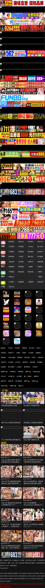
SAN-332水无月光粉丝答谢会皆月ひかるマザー (33, 547)
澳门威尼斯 (18, 381)
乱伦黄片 (18, 362)
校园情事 (21, 282)
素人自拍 (40, 246)
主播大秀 (3, 362)
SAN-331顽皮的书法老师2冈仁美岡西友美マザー (11, 504)
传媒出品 (11, 277)
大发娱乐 (19, 367)
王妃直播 (10, 362)
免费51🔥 (28, 371)
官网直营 (24, 348)
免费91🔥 (27, 381)
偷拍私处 (25, 362)
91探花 (21, 256)
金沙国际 (19, 376)
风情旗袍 (11, 267)
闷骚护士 (40, 267)
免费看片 (36, 376)
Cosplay (30, 246)
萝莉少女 (40, 241)
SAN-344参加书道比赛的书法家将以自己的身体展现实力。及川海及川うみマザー (11, 462)
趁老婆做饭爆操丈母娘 (9, 405)
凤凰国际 (3, 357)
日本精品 (21, 246)
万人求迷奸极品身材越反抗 (10, 440)
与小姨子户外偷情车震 (31, 405)
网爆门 (40, 272)
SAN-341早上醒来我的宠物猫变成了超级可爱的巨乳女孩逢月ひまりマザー (11, 483)
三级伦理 (11, 246)
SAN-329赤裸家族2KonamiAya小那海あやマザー (33, 505)
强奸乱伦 (21, 241)
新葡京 (24, 353)
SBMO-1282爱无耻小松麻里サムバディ (34, 525)
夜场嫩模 (39, 362)
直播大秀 (10, 381)
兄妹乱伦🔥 (4, 386)
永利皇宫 (35, 367)
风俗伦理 (40, 282)
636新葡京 (13, 371)
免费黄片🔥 (13, 386)
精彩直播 (27, 357)
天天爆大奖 (11, 376)
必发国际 (3, 367)
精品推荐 (11, 241)
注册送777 (11, 353)
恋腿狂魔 (40, 262)
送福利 (18, 353)
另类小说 (11, 287)
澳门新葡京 (11, 367)
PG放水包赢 (11, 357)
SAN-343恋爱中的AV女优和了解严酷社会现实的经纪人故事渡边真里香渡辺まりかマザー (33, 463)
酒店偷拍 (40, 357)
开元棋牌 (17, 348)
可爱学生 (30, 262)
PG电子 (38, 348)
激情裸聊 (20, 371)
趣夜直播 (32, 362)
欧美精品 (30, 241)
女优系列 (21, 262)
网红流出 (30, 256)
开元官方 (3, 376)
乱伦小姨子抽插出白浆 (31, 440)
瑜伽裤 (31, 267)
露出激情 (21, 272)
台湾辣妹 (11, 252)
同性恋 (40, 277)
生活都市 (11, 282)
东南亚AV (40, 252)
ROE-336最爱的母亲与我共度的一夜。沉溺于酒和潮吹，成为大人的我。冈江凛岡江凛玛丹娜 (11, 549)
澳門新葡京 (27, 367)
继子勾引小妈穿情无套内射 (10, 422)
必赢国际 (38, 353)
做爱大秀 (3, 381)
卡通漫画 (11, 272)
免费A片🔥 (35, 381)
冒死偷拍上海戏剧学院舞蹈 (33, 422)
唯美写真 (30, 272)
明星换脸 (21, 267)
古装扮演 (11, 262)
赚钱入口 (21, 386)
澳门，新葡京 (28, 376)
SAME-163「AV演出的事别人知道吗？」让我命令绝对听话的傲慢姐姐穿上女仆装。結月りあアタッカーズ (10, 527)
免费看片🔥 (4, 371)
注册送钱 (3, 353)
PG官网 (10, 348)
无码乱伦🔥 (36, 371)
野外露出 (40, 256)
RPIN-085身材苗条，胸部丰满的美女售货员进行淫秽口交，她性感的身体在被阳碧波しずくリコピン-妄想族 (33, 484)
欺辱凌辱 (11, 256)
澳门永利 (31, 348)
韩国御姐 (21, 252)
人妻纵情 (30, 282)
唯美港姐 (30, 252)
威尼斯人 (3, 348)
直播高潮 (19, 357)
